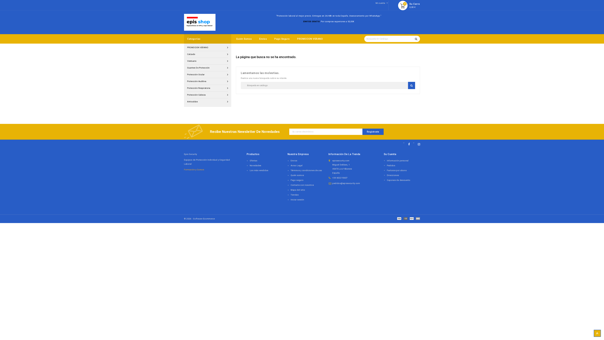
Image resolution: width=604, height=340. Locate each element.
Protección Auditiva (196, 81)
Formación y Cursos (194, 169)
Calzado (191, 54)
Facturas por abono (397, 170)
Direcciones (393, 175)
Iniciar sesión (297, 199)
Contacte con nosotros (302, 185)
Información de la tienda (344, 154)
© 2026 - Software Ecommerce (199, 219)
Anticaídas (192, 101)
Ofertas (253, 160)
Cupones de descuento (398, 180)
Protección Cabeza (196, 95)
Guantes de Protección (198, 68)
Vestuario (192, 61)
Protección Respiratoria (198, 88)
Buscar (416, 39)
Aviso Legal (297, 165)
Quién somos (244, 38)
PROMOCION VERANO (310, 38)
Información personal (398, 160)
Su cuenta (390, 154)
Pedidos (391, 165)
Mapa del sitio (298, 190)
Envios (263, 38)
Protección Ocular (196, 74)
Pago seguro (282, 38)
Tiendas (295, 195)
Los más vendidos (259, 170)
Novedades (255, 165)
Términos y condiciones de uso (306, 170)
